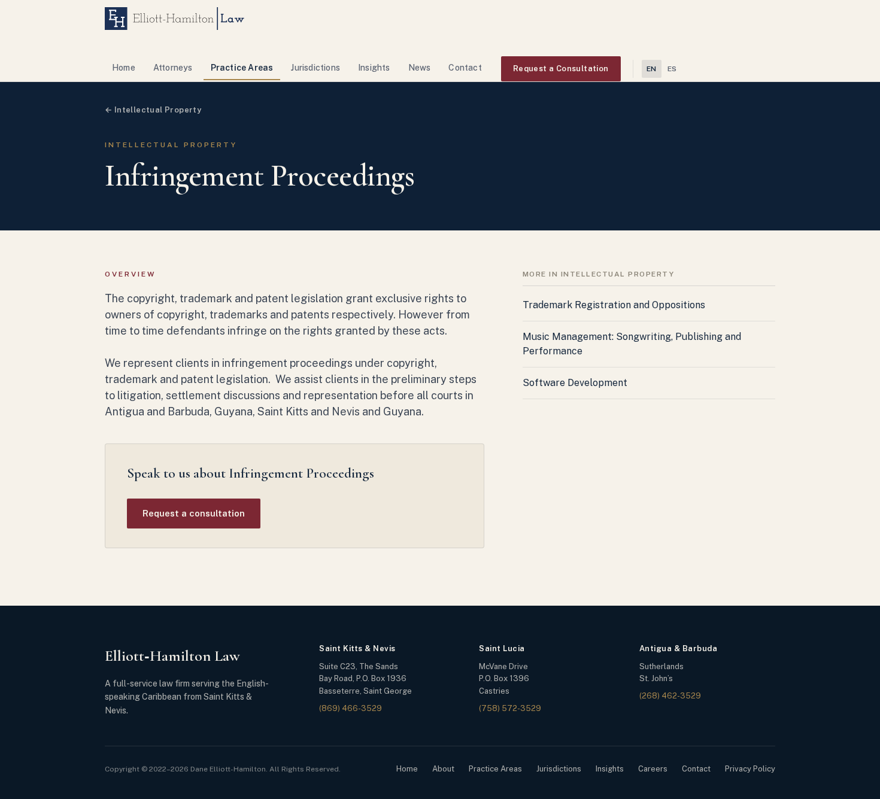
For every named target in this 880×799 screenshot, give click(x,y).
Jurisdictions (315, 67)
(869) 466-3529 (350, 708)
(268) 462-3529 (670, 695)
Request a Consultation (561, 68)
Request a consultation (193, 513)
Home (123, 67)
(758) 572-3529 (510, 708)
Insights (374, 67)
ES (672, 69)
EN (652, 69)
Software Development (575, 382)
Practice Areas (242, 67)
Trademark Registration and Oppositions (614, 305)
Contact (464, 67)
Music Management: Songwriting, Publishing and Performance (632, 344)
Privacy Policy (750, 768)
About (443, 768)
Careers (652, 768)
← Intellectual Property (153, 109)
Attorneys (173, 67)
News (419, 67)
